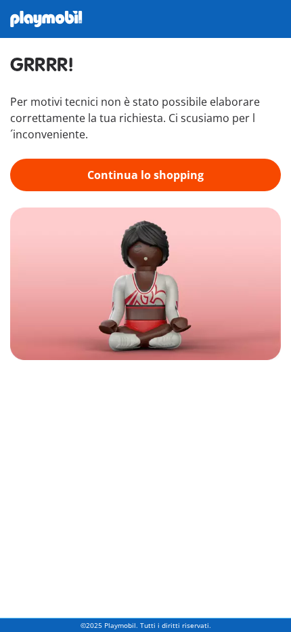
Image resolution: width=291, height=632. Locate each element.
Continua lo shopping (145, 174)
